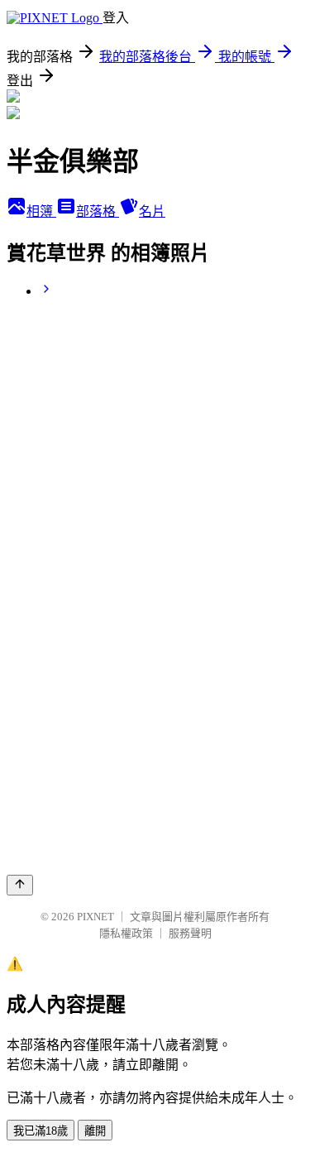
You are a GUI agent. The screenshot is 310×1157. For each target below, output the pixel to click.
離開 (95, 1131)
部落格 (97, 211)
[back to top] (20, 885)
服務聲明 (190, 933)
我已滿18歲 (40, 1131)
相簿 (41, 211)
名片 (152, 211)
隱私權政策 (126, 933)
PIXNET (95, 916)
